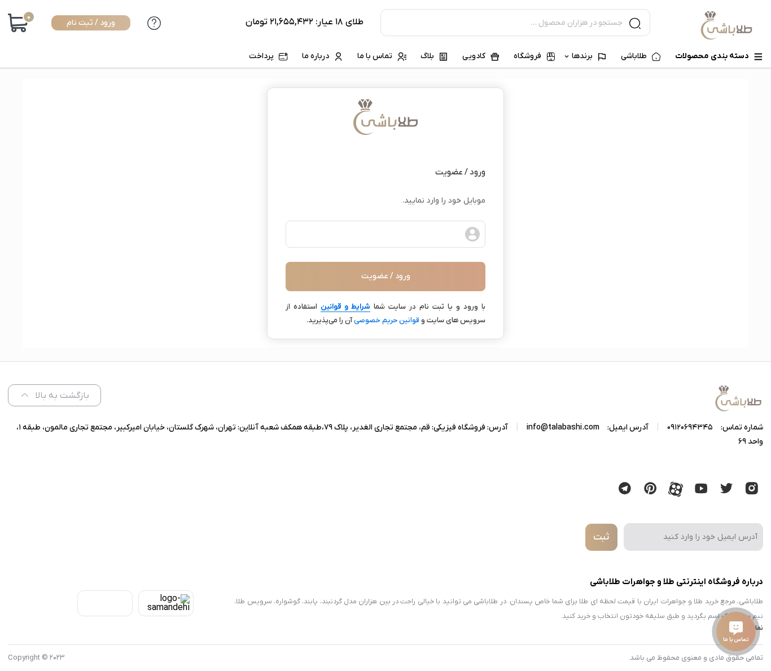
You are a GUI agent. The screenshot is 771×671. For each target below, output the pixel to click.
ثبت (601, 537)
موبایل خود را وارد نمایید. (443, 200)
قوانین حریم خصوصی (386, 320)
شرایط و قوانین (345, 307)
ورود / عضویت (385, 276)
